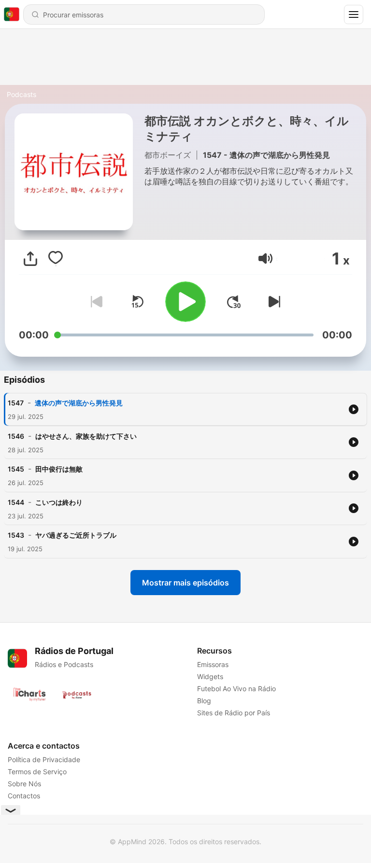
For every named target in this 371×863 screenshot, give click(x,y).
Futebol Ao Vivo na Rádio (236, 688)
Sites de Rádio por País (233, 713)
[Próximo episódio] (272, 301)
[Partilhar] (30, 258)
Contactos (24, 796)
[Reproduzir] (185, 301)
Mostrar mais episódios (185, 582)
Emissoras (212, 664)
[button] (265, 258)
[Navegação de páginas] (353, 14)
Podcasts (21, 94)
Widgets (210, 676)
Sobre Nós (24, 783)
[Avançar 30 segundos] (233, 301)
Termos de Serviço (37, 771)
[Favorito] (55, 258)
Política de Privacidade (44, 759)
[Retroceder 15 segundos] (137, 301)
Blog (204, 700)
